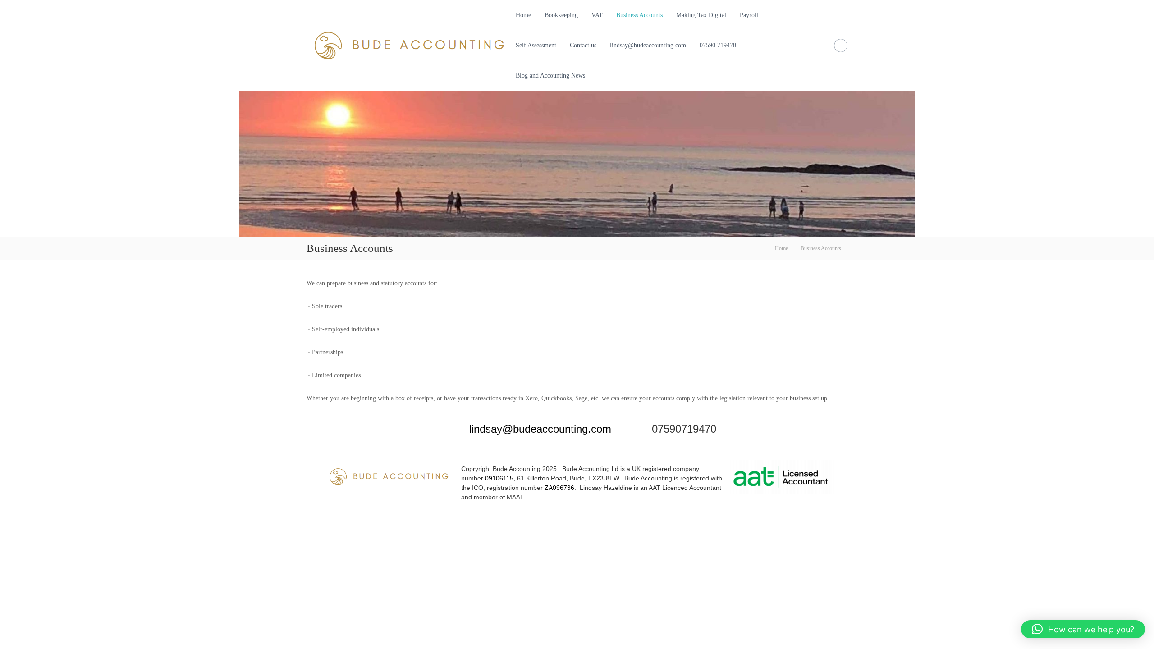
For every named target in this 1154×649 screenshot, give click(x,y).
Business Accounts (639, 15)
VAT (597, 15)
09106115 (499, 478)
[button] (1083, 629)
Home (523, 15)
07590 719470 (718, 45)
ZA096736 (559, 487)
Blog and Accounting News (550, 75)
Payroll (749, 15)
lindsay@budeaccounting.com (648, 45)
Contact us (583, 45)
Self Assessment (536, 45)
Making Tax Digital (701, 15)
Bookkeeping (561, 15)
